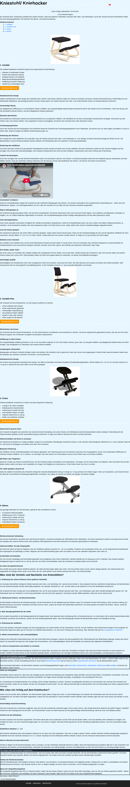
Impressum (37, 783)
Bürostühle (54, 5)
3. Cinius (8, 29)
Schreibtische (81, 5)
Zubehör (102, 5)
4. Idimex (8, 31)
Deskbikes (113, 665)
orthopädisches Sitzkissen (113, 630)
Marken (93, 5)
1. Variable (8, 24)
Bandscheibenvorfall (53, 661)
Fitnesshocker (82, 665)
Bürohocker (72, 665)
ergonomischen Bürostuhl (87, 661)
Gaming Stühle (67, 5)
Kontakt (28, 783)
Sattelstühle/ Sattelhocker (97, 665)
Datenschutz (46, 783)
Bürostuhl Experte (23, 4)
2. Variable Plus (10, 27)
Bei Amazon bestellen (9, 88)
